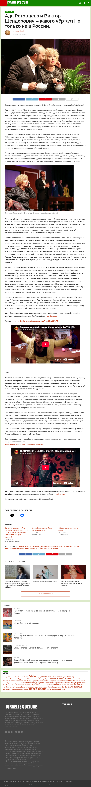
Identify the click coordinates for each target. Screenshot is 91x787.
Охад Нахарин (7, 685)
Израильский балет (76, 679)
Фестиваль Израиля (20, 687)
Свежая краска (42, 685)
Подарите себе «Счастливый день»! (45, 581)
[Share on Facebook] (19, 98)
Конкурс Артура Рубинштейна (36, 681)
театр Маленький (54, 689)
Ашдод (38, 677)
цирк (63, 689)
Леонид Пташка (62, 681)
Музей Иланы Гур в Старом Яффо (51, 683)
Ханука (29, 687)
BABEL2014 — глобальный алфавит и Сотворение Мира (36, 782)
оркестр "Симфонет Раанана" (20, 689)
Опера (84, 683)
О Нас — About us (10, 782)
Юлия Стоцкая (53, 687)
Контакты (68, 782)
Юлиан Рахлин (43, 687)
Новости (60, 782)
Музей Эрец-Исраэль (73, 683)
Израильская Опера (60, 679)
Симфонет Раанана (54, 685)
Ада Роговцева (65, 547)
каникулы (7, 689)
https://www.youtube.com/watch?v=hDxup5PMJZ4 (25, 445)
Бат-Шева (52, 677)
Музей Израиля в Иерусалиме (11, 683)
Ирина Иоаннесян (33, 548)
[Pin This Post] (45, 98)
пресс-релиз (37, 688)
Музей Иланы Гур (29, 683)
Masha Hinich (19, 31)
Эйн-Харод (35, 687)
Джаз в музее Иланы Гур (65, 677)
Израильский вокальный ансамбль (14, 681)
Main (32, 676)
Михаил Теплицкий (79, 681)
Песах (13, 685)
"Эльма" (25, 677)
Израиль (47, 679)
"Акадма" (6, 677)
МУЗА (70, 681)
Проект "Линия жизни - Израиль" (27, 685)
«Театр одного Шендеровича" (45, 547)
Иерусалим (13, 679)
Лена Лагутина (51, 681)
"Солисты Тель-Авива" (15, 677)
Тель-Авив (70, 685)
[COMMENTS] (71, 98)
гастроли (20, 548)
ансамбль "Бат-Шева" (65, 687)
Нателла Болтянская (50, 548)
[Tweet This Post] (32, 98)
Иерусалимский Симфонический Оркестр (31, 679)
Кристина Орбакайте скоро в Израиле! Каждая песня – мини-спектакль (71, 583)
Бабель (44, 677)
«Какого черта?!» (24, 547)
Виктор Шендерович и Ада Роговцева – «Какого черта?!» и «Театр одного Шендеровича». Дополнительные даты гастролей (16, 532)
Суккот (64, 685)
